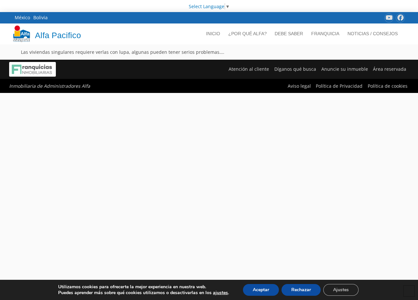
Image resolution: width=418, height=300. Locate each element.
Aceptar (261, 290)
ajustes (220, 293)
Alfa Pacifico (58, 35)
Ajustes (341, 290)
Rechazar (301, 290)
